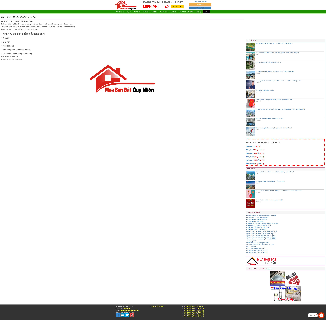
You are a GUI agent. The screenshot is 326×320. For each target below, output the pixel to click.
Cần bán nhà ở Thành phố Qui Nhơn (257, 218)
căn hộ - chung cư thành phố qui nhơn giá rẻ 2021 (261, 237)
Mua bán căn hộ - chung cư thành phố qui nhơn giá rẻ (262, 223)
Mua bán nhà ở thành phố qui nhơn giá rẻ (258, 225)
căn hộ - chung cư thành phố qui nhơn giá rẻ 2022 (261, 239)
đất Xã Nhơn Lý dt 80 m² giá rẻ (255, 249)
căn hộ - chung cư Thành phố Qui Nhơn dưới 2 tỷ (261, 233)
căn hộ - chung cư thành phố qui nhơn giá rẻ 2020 (261, 235)
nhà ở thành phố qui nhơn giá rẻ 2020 (257, 243)
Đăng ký (204, 1)
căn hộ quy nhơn (251, 241)
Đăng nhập (197, 1)
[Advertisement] (52, 110)
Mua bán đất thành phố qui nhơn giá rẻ (258, 227)
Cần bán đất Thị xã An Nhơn (255, 221)
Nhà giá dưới (253, 146)
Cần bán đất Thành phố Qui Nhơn (256, 219)
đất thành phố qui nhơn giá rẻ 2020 (256, 250)
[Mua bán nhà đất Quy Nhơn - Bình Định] (126, 5)
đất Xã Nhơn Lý (251, 247)
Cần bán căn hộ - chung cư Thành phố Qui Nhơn (261, 216)
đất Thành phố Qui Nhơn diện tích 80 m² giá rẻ (260, 245)
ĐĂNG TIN (201, 5)
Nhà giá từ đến (255, 150)
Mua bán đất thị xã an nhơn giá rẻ (256, 229)
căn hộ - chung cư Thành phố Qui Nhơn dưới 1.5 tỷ (261, 231)
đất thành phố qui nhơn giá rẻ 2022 (256, 252)
